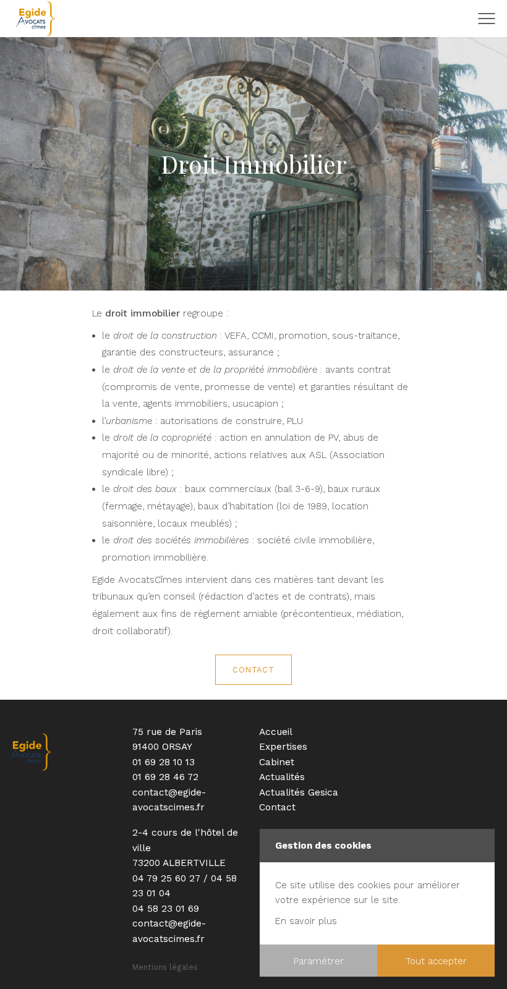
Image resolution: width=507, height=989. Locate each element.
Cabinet (276, 762)
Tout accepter (436, 961)
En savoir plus (306, 921)
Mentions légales (165, 967)
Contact (253, 669)
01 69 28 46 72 (165, 777)
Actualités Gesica (298, 792)
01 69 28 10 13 (163, 762)
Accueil (275, 731)
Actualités (282, 777)
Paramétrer (319, 961)
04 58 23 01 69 (165, 908)
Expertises (283, 746)
